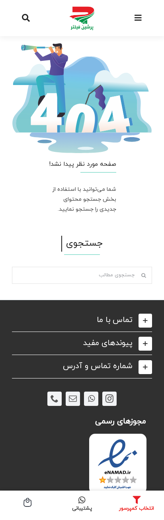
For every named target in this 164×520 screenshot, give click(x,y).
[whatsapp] (91, 399)
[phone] (54, 399)
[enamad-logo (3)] (118, 440)
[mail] (73, 399)
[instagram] (109, 399)
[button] (82, 320)
